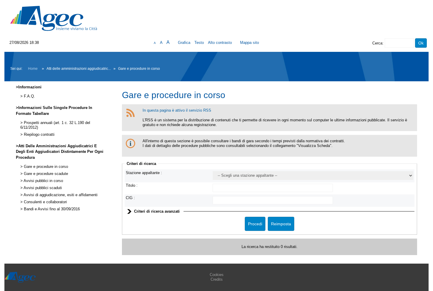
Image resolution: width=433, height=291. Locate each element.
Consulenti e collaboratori (45, 202)
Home (33, 69)
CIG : (130, 198)
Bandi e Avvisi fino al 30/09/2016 (51, 209)
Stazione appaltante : (144, 173)
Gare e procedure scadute (45, 174)
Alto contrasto (220, 42)
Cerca (377, 43)
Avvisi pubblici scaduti (42, 188)
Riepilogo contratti (38, 135)
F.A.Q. (29, 96)
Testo (199, 42)
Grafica (184, 42)
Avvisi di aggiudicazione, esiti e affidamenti (60, 195)
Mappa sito (249, 42)
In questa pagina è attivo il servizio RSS (177, 110)
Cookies (217, 274)
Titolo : (132, 185)
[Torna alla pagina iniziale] (53, 18)
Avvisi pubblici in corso (43, 181)
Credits (217, 279)
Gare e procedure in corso (45, 167)
